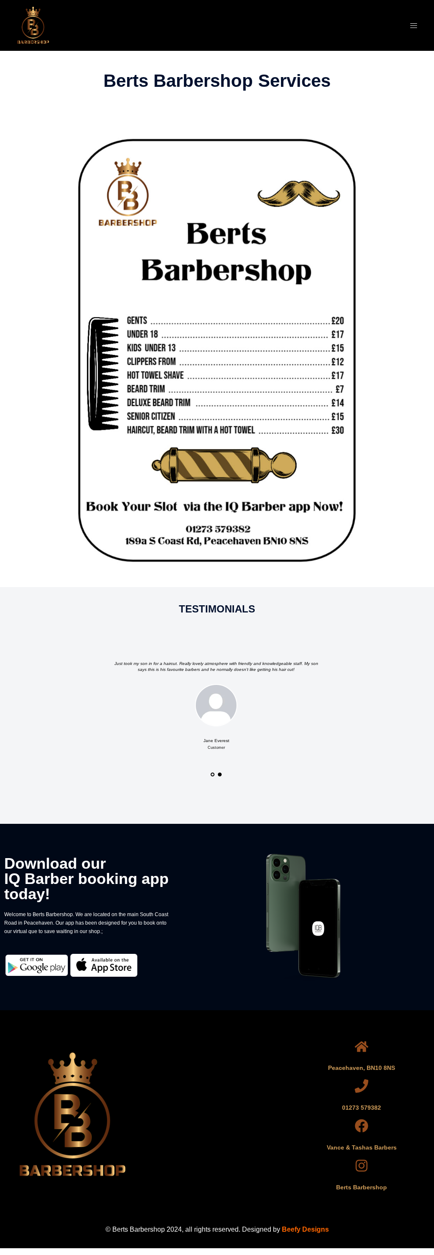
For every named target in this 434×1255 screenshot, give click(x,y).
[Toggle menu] (413, 25)
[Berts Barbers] (33, 24)
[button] (217, 1115)
